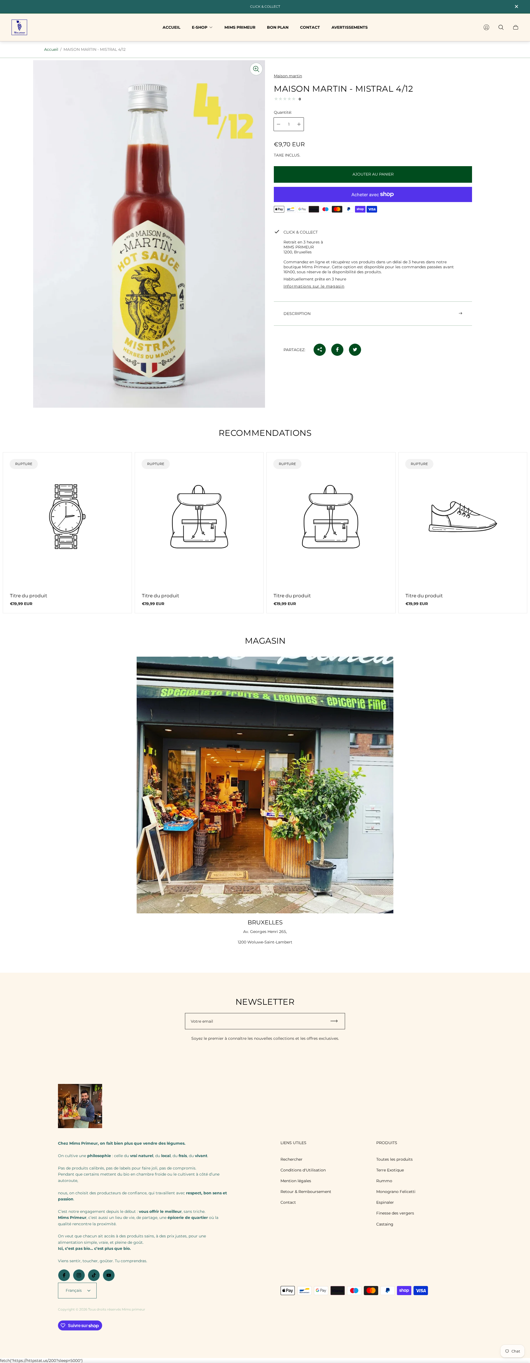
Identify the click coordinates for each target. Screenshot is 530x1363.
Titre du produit (28, 595)
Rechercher (291, 1159)
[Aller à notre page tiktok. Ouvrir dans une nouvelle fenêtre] (94, 1275)
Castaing (384, 1224)
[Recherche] (501, 27)
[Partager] (320, 349)
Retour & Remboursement (305, 1191)
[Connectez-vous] (486, 27)
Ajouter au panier (373, 174)
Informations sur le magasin (313, 286)
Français (74, 1290)
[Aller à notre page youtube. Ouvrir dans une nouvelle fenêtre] (109, 1275)
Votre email (202, 1021)
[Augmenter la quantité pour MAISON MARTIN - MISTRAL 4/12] (299, 124)
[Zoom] (256, 69)
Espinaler (385, 1202)
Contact (288, 1202)
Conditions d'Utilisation (303, 1170)
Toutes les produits (394, 1159)
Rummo (384, 1180)
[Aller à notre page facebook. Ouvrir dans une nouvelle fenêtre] (64, 1275)
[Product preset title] (67, 516)
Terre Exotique (390, 1170)
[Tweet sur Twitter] (355, 349)
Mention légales (295, 1180)
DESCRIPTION (297, 313)
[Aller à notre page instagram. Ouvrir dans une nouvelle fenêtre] (79, 1275)
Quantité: (283, 112)
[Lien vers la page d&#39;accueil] (80, 1106)
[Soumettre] (336, 1021)
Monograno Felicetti (395, 1191)
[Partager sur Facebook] (337, 349)
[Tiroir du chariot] (516, 27)
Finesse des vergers (395, 1213)
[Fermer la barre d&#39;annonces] (516, 6)
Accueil (51, 49)
